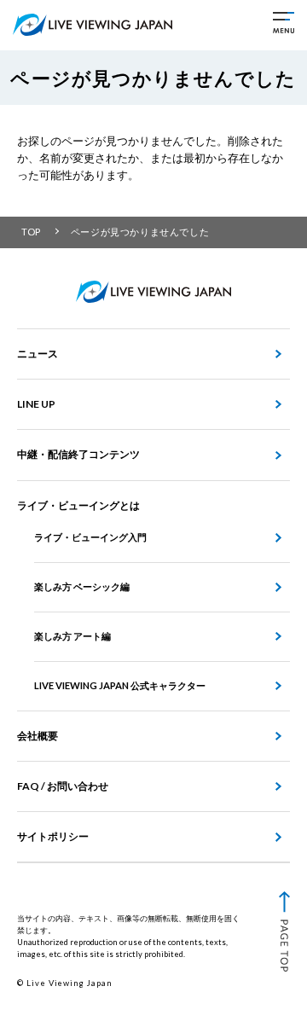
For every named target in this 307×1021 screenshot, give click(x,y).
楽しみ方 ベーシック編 (82, 586)
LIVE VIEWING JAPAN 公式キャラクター (120, 685)
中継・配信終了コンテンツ (78, 454)
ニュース (37, 353)
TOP (31, 231)
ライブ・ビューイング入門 (90, 536)
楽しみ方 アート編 (72, 635)
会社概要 (37, 735)
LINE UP (36, 403)
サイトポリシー (53, 836)
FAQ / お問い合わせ (62, 786)
